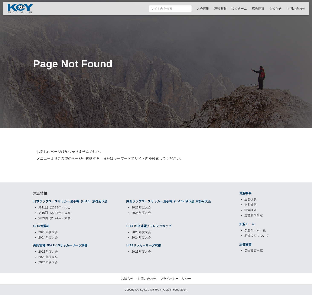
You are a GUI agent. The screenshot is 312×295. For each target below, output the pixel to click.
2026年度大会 (48, 251)
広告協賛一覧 (253, 250)
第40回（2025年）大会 (54, 212)
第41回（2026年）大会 (54, 207)
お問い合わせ (147, 278)
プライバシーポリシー (175, 278)
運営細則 (250, 210)
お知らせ (127, 278)
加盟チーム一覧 (255, 230)
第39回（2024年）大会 (54, 218)
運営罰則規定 (253, 215)
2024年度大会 (141, 212)
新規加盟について (256, 235)
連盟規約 (250, 204)
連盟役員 (250, 199)
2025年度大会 (141, 207)
